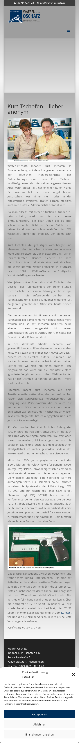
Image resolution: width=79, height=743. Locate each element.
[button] (73, 674)
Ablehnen (39, 724)
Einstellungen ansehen (39, 734)
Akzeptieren (39, 714)
